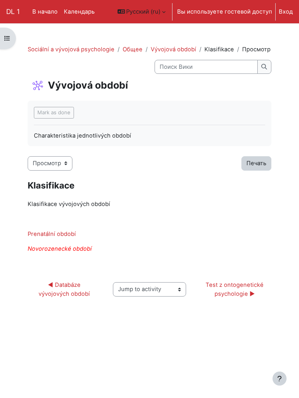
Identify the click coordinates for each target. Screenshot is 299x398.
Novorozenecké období (60, 248)
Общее (132, 49)
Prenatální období (52, 233)
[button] (142, 11)
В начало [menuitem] (45, 11)
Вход (286, 11)
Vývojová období (173, 49)
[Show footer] (280, 379)
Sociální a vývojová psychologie (71, 49)
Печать (256, 163)
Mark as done (53, 112)
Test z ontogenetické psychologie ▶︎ (235, 289)
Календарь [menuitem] (79, 11)
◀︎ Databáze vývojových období (64, 289)
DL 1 (13, 11)
